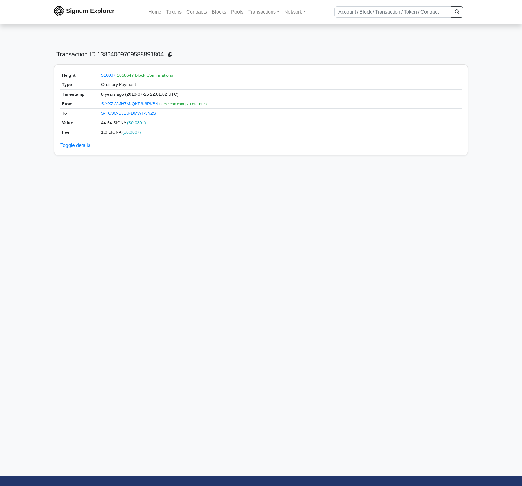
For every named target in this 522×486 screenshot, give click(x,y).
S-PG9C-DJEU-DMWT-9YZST (130, 113)
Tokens (174, 11)
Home (154, 11)
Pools (237, 11)
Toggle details (75, 145)
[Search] (457, 12)
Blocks (219, 11)
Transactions (262, 11)
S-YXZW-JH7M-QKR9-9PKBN (130, 103)
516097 (108, 75)
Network (293, 11)
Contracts (196, 11)
